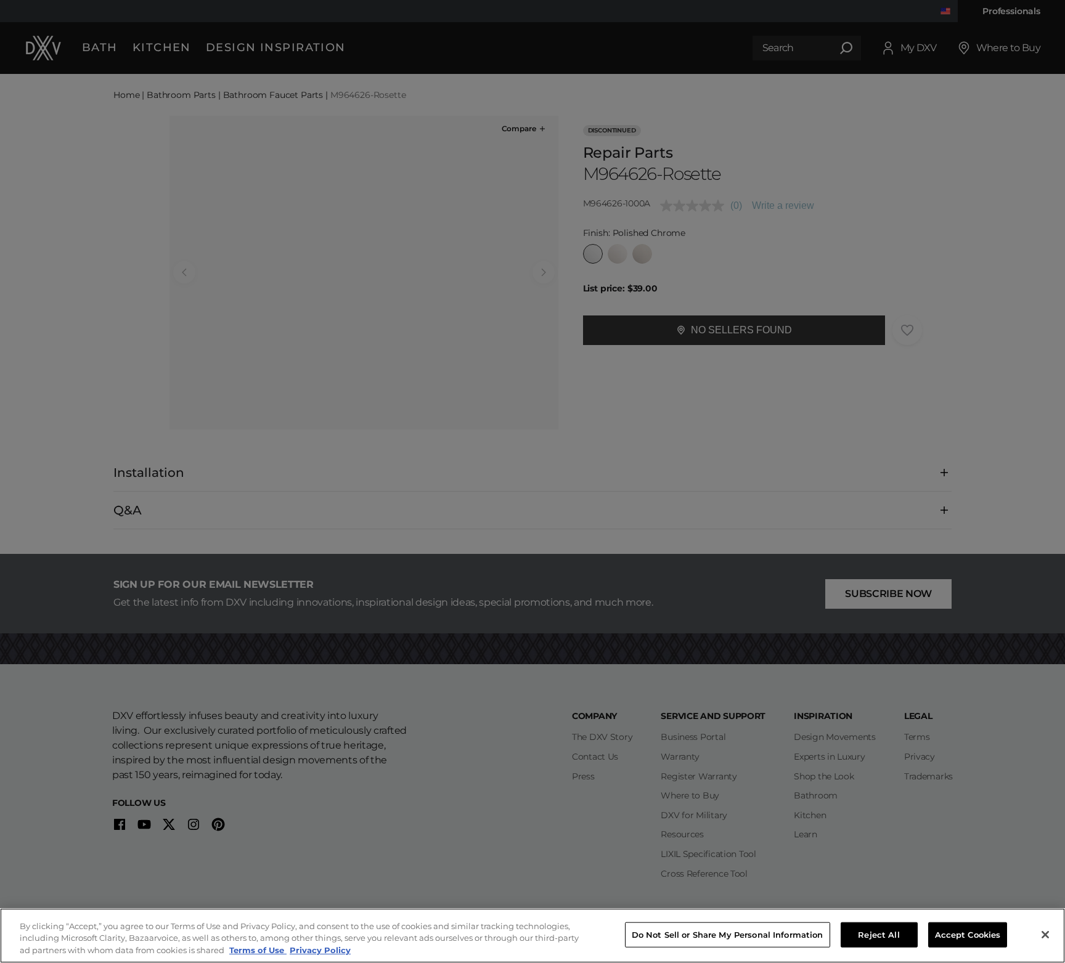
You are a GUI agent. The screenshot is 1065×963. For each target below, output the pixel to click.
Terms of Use (258, 950)
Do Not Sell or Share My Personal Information (727, 934)
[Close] (1045, 934)
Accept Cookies (968, 934)
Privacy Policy (320, 950)
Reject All (878, 934)
